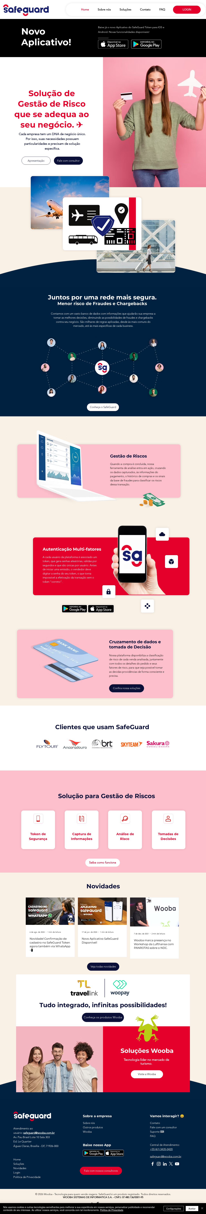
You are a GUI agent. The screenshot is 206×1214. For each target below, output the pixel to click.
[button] (155, 1123)
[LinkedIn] (164, 1163)
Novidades (19, 1168)
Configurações (173, 1208)
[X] (170, 1163)
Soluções (18, 1163)
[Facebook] (152, 1163)
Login (16, 1172)
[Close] (202, 1208)
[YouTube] (177, 1163)
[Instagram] (158, 1163)
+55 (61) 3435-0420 (161, 1149)
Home (17, 1159)
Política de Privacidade (111, 1210)
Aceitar (192, 1208)
